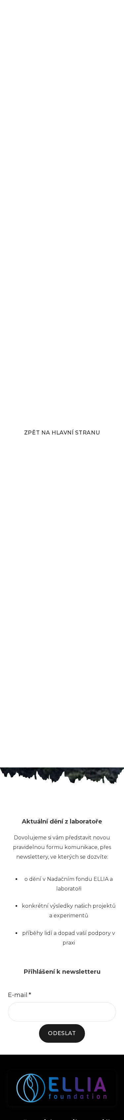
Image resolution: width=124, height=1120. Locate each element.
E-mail (19, 995)
